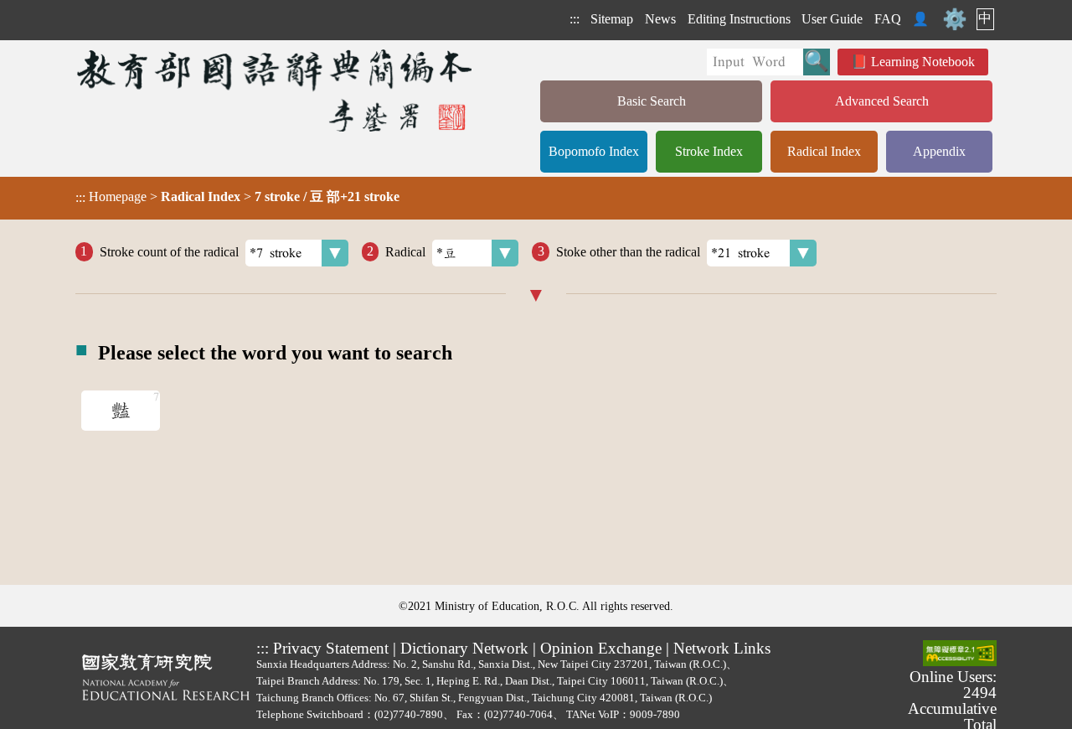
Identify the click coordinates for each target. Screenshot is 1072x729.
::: (575, 19)
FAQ (887, 19)
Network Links (721, 648)
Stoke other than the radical (628, 251)
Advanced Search (882, 101)
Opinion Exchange (601, 648)
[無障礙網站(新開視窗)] (960, 654)
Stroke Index (709, 151)
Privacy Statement (331, 648)
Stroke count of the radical (169, 251)
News (660, 19)
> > (237, 196)
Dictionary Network (464, 648)
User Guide (832, 19)
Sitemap (611, 19)
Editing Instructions (739, 19)
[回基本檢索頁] (276, 90)
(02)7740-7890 (408, 714)
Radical (405, 251)
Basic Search (651, 101)
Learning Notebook (923, 61)
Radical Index (824, 151)
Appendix (939, 151)
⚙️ (954, 19)
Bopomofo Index (594, 151)
